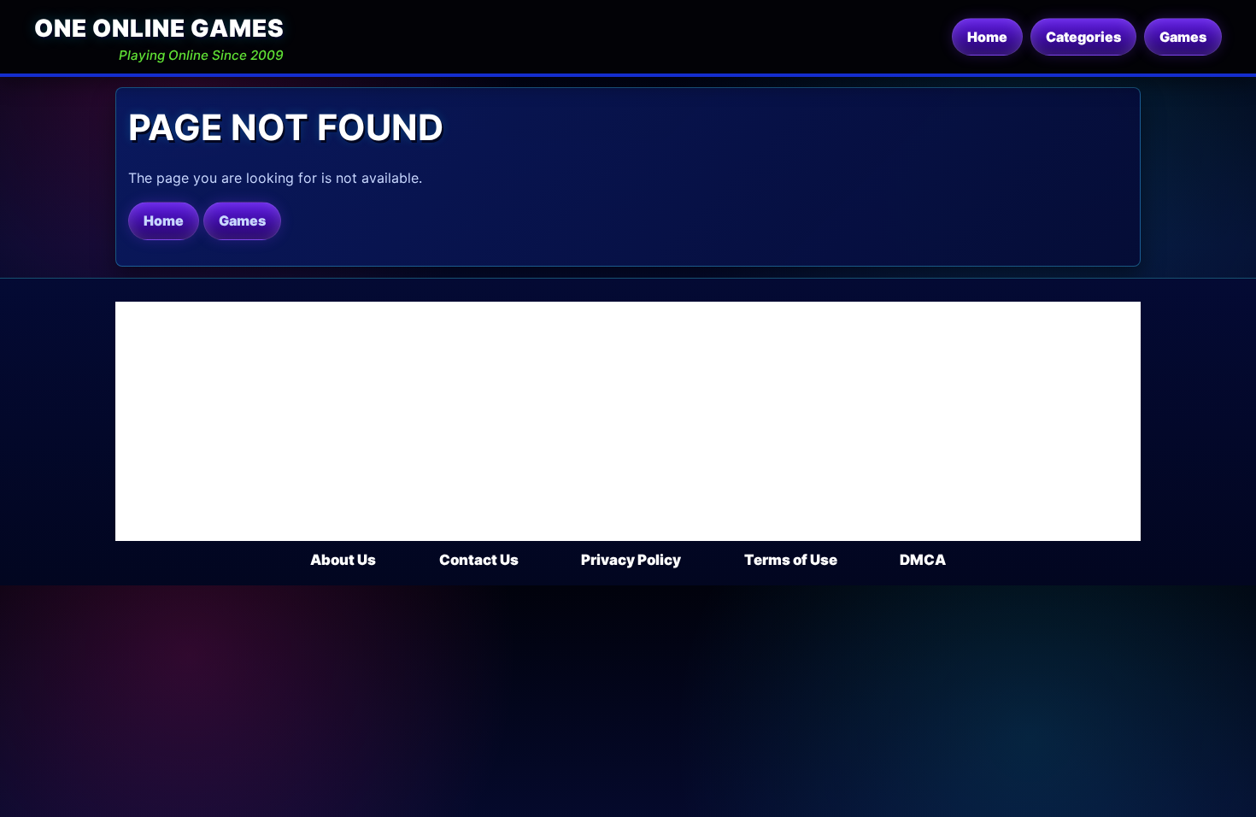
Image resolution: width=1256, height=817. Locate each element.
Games (1182, 36)
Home (987, 36)
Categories (1083, 36)
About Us (343, 559)
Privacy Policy (631, 559)
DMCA (923, 559)
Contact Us (479, 559)
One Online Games (159, 28)
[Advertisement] (628, 421)
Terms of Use (790, 559)
